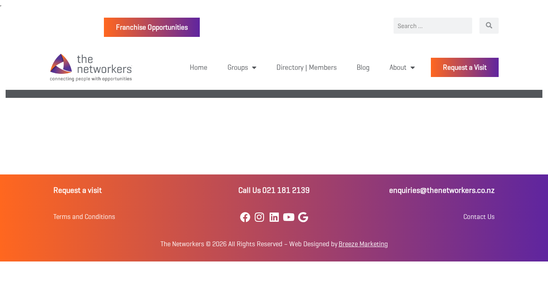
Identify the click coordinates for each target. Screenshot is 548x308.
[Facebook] (245, 217)
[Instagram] (259, 217)
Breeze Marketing (363, 244)
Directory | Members (306, 67)
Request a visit (77, 190)
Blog (363, 67)
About (398, 67)
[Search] (489, 26)
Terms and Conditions (84, 217)
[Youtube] (288, 217)
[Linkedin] (274, 217)
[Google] (303, 217)
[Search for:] (433, 26)
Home (198, 67)
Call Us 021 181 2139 (274, 190)
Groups (237, 67)
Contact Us (479, 217)
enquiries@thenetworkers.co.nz (442, 190)
